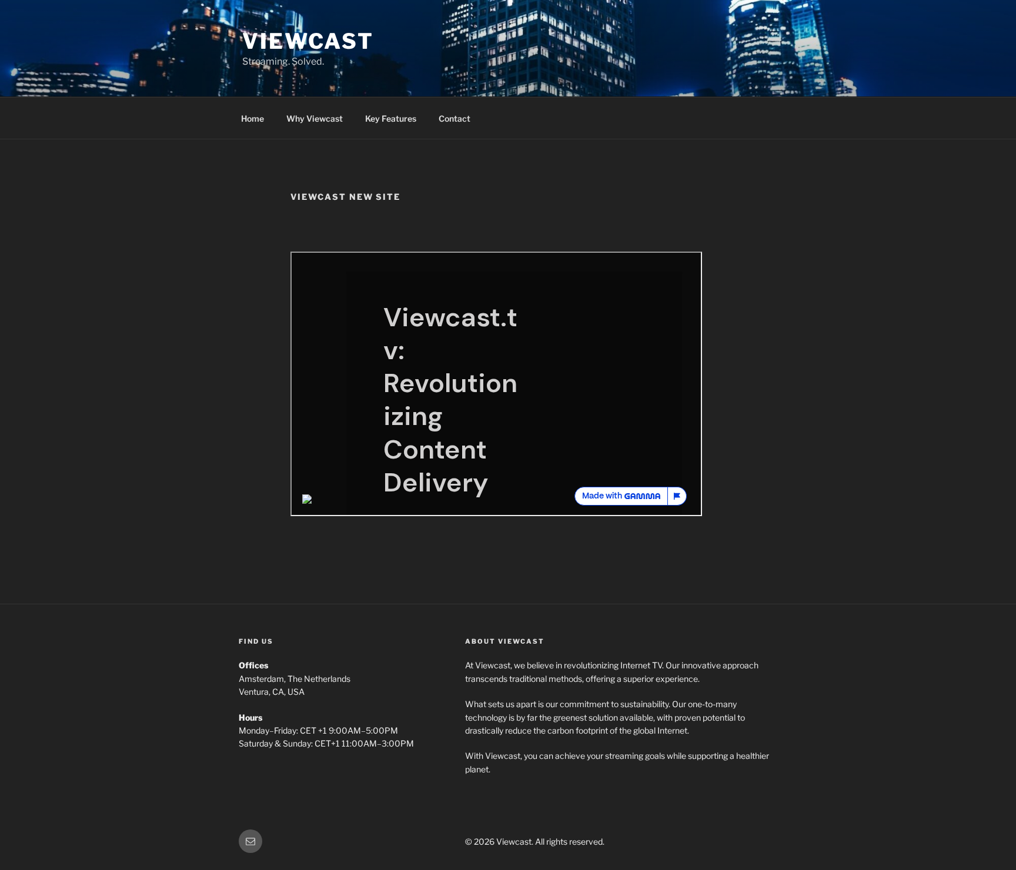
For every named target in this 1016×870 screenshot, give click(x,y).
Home (252, 118)
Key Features (390, 118)
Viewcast (308, 41)
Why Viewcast (314, 118)
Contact (454, 118)
